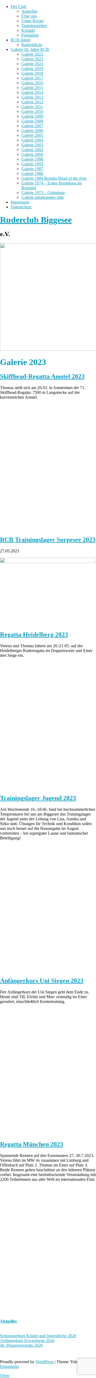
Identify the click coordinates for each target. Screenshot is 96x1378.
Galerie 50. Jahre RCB (30, 49)
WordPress (44, 1361)
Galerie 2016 (32, 83)
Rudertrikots (31, 44)
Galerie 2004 (32, 140)
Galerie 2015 (32, 87)
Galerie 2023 (32, 54)
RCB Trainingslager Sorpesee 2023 (47, 539)
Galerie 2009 (32, 116)
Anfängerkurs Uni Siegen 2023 (41, 980)
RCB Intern (20, 40)
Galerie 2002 (32, 149)
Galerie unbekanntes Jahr (42, 197)
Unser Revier (32, 21)
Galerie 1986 (32, 173)
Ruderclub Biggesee (36, 219)
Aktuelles (29, 11)
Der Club (18, 6)
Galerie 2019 (32, 68)
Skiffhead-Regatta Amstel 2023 (42, 376)
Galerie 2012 (32, 102)
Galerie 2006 (32, 130)
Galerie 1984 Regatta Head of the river (54, 178)
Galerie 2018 (32, 73)
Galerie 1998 (32, 159)
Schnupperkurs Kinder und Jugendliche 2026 (38, 1335)
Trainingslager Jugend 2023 (38, 798)
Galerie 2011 (32, 106)
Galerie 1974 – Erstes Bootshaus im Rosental (51, 185)
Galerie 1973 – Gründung (43, 192)
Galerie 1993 (32, 164)
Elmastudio (9, 1366)
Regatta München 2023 (31, 1144)
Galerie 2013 (32, 97)
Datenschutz (21, 207)
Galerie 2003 (32, 145)
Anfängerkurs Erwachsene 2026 (27, 1340)
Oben (4, 1375)
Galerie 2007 (32, 126)
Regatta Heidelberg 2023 (34, 634)
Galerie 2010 (32, 111)
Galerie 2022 (32, 59)
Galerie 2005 (32, 135)
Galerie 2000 (32, 154)
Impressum (20, 202)
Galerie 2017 (32, 78)
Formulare (30, 35)
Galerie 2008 (32, 121)
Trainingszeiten (34, 25)
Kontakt (28, 30)
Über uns (29, 16)
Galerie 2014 (32, 92)
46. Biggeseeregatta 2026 (21, 1345)
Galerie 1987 (32, 168)
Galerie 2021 (32, 63)
